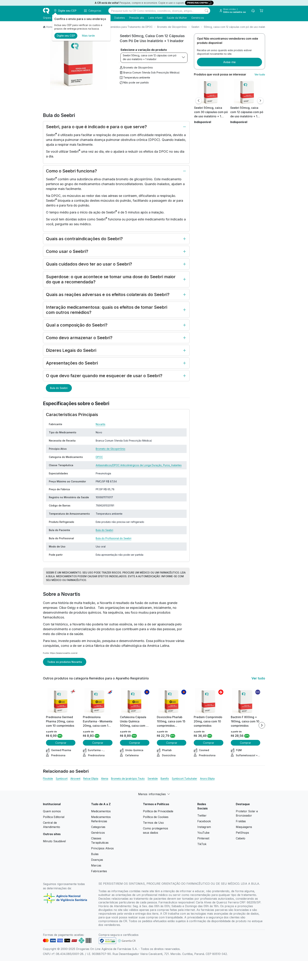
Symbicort (62, 778)
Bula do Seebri (59, 387)
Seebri (195, 26)
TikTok (201, 844)
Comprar (60, 743)
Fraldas (241, 821)
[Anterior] (198, 100)
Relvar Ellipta (90, 778)
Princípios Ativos (102, 848)
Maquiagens (244, 827)
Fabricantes (99, 871)
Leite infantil (155, 17)
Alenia (104, 778)
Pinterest (203, 838)
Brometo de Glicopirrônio (172, 26)
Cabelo (240, 838)
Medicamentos (101, 811)
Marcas (96, 865)
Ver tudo (260, 74)
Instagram (204, 827)
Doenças (97, 859)
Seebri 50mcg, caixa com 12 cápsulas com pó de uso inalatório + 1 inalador (149, 57)
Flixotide (48, 778)
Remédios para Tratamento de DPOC (131, 26)
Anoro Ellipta (207, 778)
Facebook (204, 821)
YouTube (203, 832)
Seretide (153, 778)
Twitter (202, 815)
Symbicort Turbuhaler (184, 778)
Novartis (100, 424)
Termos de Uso (153, 822)
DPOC (99, 456)
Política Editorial (53, 817)
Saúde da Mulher (177, 17)
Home (49, 26)
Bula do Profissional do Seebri (113, 538)
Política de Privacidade (158, 811)
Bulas (95, 854)
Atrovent (75, 778)
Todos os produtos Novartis (64, 661)
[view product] (210, 92)
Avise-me (229, 62)
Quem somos (52, 811)
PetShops (242, 832)
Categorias (98, 827)
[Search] (206, 10)
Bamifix (165, 778)
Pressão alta (136, 17)
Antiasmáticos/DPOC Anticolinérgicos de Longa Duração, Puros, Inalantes (139, 465)
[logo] (46, 10)
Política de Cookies (155, 817)
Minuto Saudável (54, 841)
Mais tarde (88, 35)
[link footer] (107, 941)
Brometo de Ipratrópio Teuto (128, 778)
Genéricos (197, 17)
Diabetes (119, 17)
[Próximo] (260, 100)
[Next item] (262, 725)
